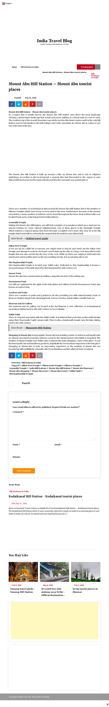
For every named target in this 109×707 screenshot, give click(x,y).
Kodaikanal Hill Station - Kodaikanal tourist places (45, 496)
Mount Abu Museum (82, 368)
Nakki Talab (75, 371)
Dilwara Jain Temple (52, 365)
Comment (18, 412)
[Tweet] (19, 104)
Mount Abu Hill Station (59, 368)
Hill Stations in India (95, 75)
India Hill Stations (37, 368)
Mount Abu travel (58, 371)
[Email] (39, 104)
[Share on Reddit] (25, 104)
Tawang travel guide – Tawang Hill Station (22, 590)
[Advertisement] (54, 620)
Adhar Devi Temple (30, 365)
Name (16, 444)
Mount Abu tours (40, 371)
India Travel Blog (54, 40)
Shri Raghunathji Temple (21, 374)
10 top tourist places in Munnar (85, 590)
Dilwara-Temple (72, 365)
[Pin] (32, 104)
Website (16, 457)
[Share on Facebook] (12, 104)
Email (58, 444)
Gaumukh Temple (18, 368)
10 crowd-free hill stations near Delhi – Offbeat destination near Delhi (53, 592)
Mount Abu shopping (19, 371)
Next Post (14, 484)
